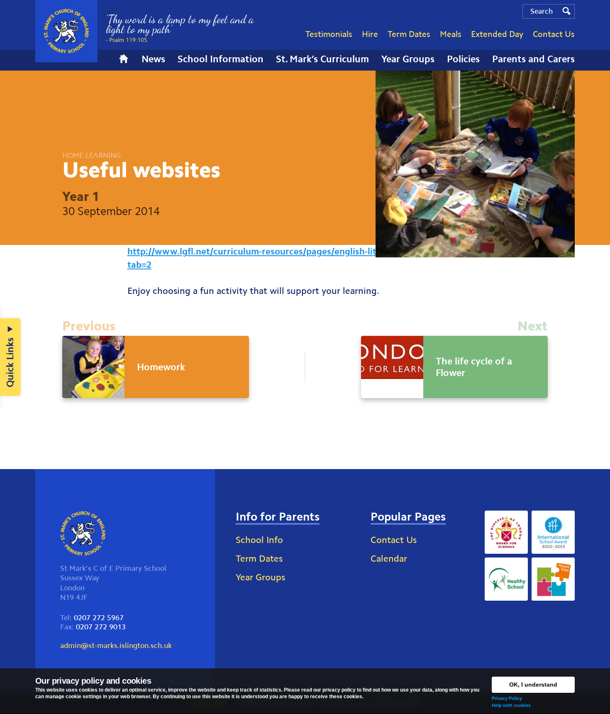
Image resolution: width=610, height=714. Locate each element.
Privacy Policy (507, 698)
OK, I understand (533, 684)
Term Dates (259, 558)
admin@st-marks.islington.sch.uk (116, 645)
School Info (259, 540)
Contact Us (394, 540)
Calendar (389, 558)
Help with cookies (511, 705)
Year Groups (260, 577)
